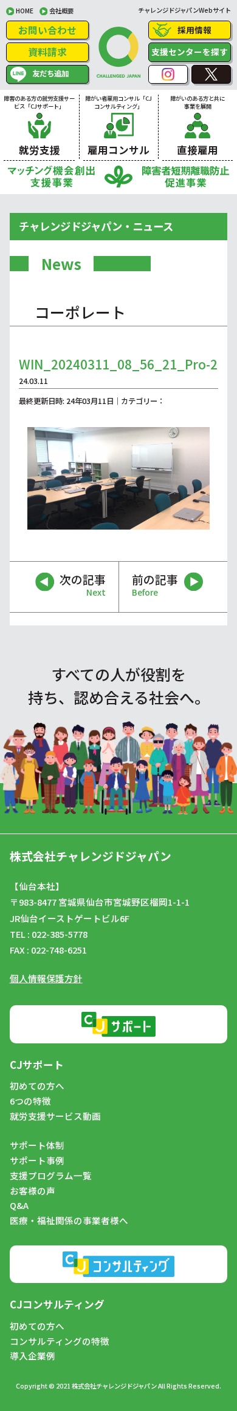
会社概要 (61, 10)
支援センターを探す (189, 51)
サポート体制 (37, 1145)
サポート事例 (37, 1160)
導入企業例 (32, 1356)
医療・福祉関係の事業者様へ (69, 1220)
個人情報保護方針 (46, 978)
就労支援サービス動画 (55, 1116)
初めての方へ (37, 1086)
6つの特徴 (30, 1101)
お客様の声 (32, 1191)
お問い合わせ (47, 29)
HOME (24, 10)
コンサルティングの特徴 (59, 1341)
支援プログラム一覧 (51, 1176)
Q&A (19, 1205)
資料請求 (47, 51)
